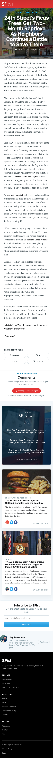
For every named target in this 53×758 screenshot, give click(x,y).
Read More (44, 642)
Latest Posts (7, 679)
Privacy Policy (7, 749)
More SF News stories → (26, 459)
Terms (4, 753)
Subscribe (26, 624)
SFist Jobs (6, 683)
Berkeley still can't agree (26, 176)
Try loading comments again (26, 391)
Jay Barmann (32, 13)
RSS (3, 734)
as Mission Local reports (35, 239)
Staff (4, 703)
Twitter (5, 730)
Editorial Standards (9, 707)
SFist (6, 660)
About (4, 699)
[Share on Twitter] (11, 522)
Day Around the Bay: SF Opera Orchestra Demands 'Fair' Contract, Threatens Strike (26, 451)
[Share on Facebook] (16, 522)
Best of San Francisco (10, 687)
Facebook (6, 726)
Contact (5, 714)
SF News (19, 13)
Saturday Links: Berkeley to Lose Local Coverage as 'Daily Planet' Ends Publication (26, 441)
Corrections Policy (9, 711)
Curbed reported (15, 194)
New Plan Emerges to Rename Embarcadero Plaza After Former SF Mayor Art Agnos (26, 431)
